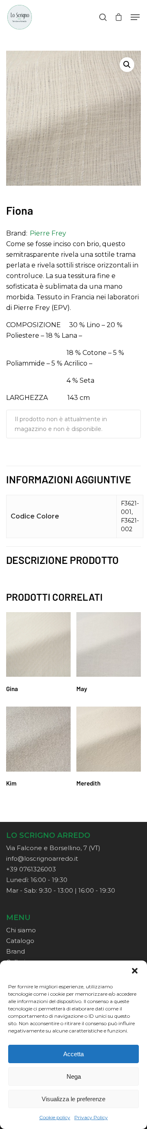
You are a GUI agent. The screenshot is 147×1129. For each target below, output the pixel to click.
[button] (135, 971)
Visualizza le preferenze (73, 1098)
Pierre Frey (48, 233)
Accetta (73, 1053)
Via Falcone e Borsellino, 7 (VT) (53, 848)
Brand (15, 951)
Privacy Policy (91, 1117)
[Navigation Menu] (135, 17)
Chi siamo (21, 930)
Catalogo (20, 941)
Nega (74, 1076)
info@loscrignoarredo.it (42, 858)
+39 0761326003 (31, 869)
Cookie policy (54, 1117)
